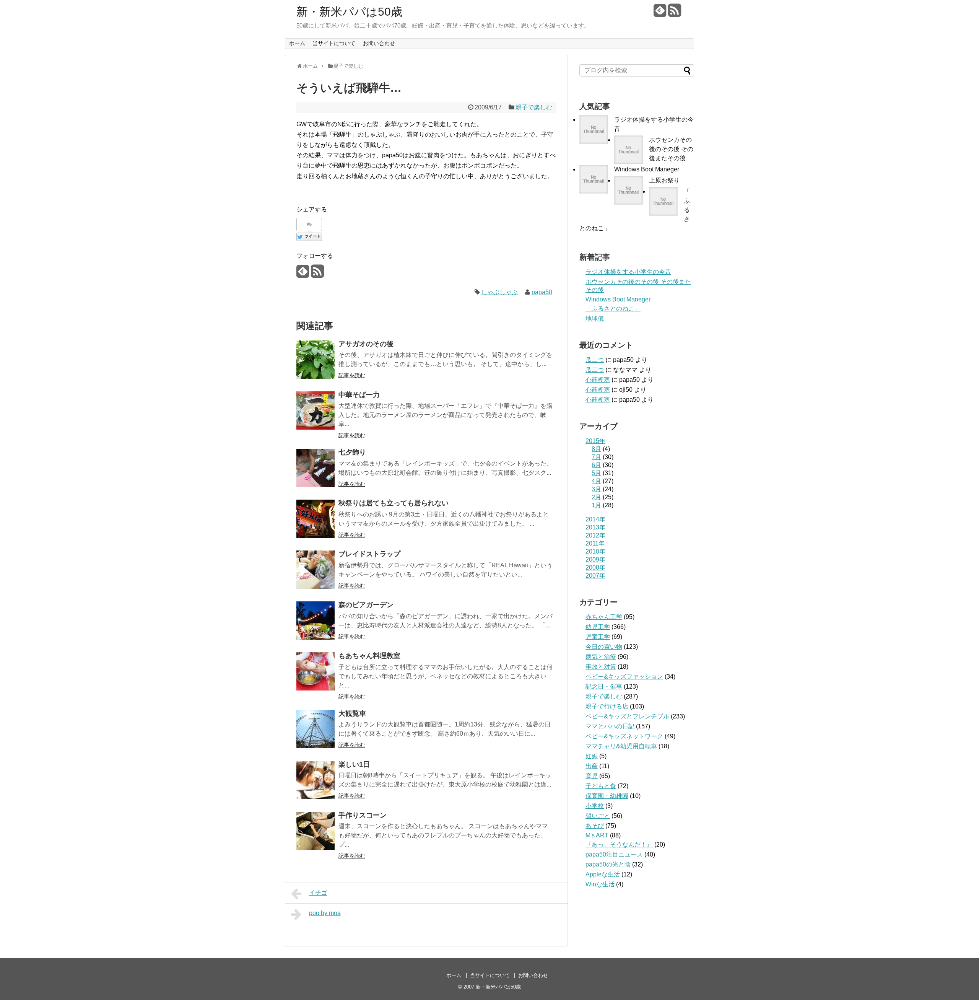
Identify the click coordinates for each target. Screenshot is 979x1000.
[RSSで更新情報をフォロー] (674, 13)
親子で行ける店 (606, 706)
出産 (591, 766)
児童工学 (597, 637)
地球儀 (594, 318)
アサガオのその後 (366, 344)
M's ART (596, 835)
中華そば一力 (359, 395)
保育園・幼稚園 (606, 796)
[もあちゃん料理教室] (315, 671)
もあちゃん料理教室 (369, 656)
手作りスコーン (362, 815)
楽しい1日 (354, 764)
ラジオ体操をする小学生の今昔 (628, 272)
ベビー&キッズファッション (624, 676)
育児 (591, 776)
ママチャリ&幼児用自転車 (621, 746)
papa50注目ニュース (614, 854)
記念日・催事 (603, 686)
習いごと (597, 816)
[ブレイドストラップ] (315, 569)
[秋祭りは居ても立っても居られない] (315, 519)
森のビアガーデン (366, 605)
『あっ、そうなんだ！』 (619, 844)
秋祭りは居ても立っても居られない (393, 503)
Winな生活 (600, 884)
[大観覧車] (315, 729)
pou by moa (325, 913)
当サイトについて (333, 43)
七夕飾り (352, 452)
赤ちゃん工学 (603, 617)
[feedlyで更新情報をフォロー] (660, 13)
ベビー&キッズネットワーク (624, 736)
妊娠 (591, 756)
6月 (596, 465)
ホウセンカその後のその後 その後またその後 (671, 149)
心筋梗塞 (597, 379)
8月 (596, 449)
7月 (596, 457)
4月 (596, 481)
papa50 (542, 292)
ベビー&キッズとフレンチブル (627, 716)
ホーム (297, 43)
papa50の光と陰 (608, 864)
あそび (594, 825)
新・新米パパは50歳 (349, 11)
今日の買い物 (603, 646)
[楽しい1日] (315, 780)
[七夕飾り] (315, 468)
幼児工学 (597, 627)
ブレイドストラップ (369, 554)
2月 (596, 497)
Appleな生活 (602, 874)
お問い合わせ (379, 43)
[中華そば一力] (315, 410)
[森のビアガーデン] (315, 620)
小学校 (594, 806)
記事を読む (351, 375)
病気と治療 (600, 656)
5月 (596, 473)
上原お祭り (664, 180)
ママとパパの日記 (609, 726)
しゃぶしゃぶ (499, 292)
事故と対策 (600, 666)
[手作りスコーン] (315, 831)
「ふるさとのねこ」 (613, 308)
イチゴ (318, 892)
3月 (596, 489)
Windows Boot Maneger (646, 169)
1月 (596, 505)
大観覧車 (352, 713)
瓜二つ (594, 360)
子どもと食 (600, 786)
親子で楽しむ (534, 107)
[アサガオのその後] (315, 359)
